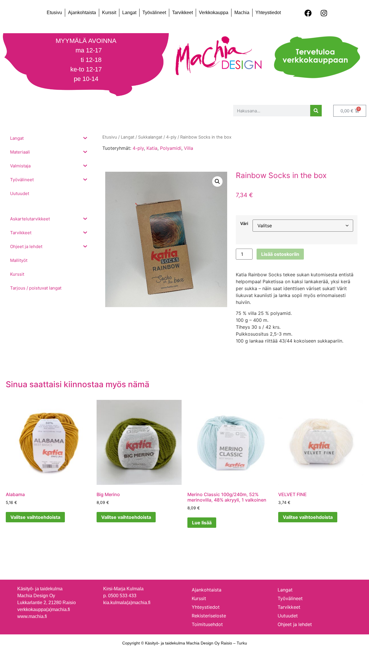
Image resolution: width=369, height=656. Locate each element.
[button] (217, 181)
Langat (129, 12)
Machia (241, 12)
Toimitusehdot (207, 624)
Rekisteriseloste (209, 616)
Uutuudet (288, 616)
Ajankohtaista (82, 12)
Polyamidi (170, 148)
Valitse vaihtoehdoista (35, 517)
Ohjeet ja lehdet (295, 624)
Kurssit (109, 12)
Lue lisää (202, 522)
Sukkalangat (150, 137)
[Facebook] (308, 13)
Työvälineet (154, 12)
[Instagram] (324, 13)
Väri (244, 224)
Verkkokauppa (213, 12)
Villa (188, 148)
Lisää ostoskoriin (280, 254)
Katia (151, 148)
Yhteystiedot (268, 12)
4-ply (138, 148)
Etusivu (54, 12)
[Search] (316, 110)
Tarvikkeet (182, 12)
